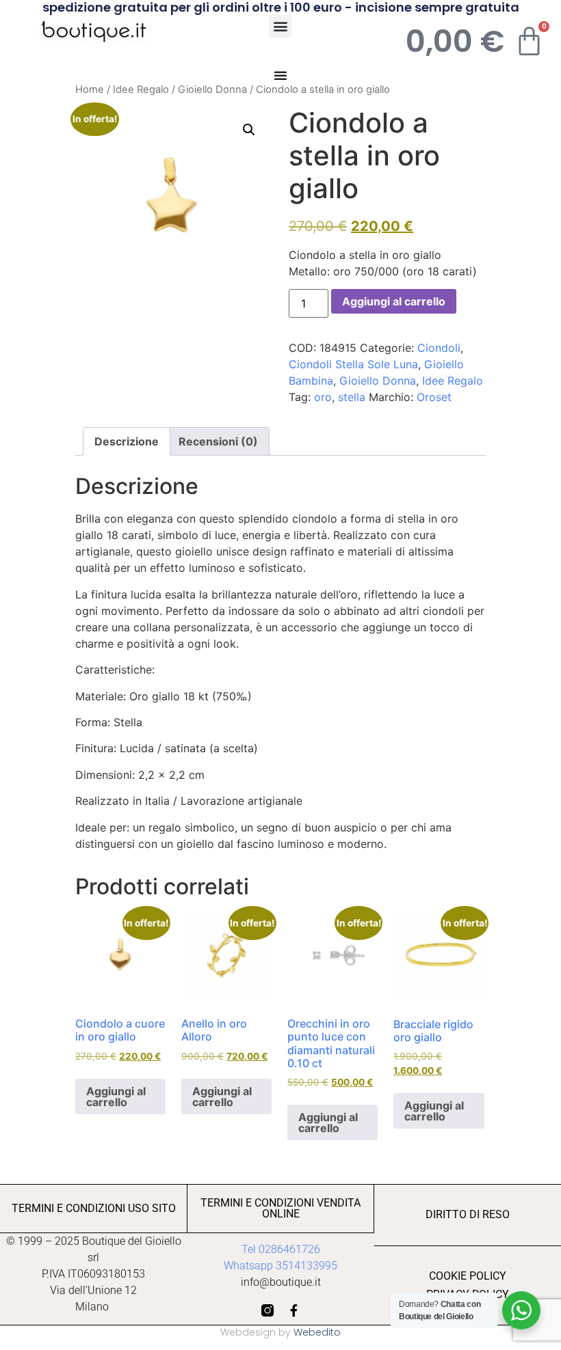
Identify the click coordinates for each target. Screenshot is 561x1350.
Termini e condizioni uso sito (94, 1208)
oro (323, 397)
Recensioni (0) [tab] (218, 441)
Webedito (317, 1332)
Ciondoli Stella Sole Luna (353, 364)
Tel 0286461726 (281, 1249)
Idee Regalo (141, 89)
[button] (280, 26)
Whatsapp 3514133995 (280, 1265)
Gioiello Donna (212, 89)
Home (89, 89)
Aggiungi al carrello (393, 301)
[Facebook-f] (293, 1310)
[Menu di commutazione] (280, 75)
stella (351, 397)
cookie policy (467, 1275)
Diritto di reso (468, 1214)
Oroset (434, 397)
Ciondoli (438, 348)
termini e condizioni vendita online (280, 1208)
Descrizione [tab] (126, 441)
